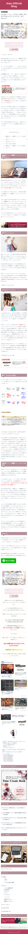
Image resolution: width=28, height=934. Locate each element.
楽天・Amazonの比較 (11, 143)
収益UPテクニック (8, 899)
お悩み (4, 876)
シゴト (5, 880)
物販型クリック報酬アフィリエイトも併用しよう (15, 137)
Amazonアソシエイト (11, 141)
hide (17, 132)
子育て (5, 879)
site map (18, 930)
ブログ (4, 885)
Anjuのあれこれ (6, 911)
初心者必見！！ (7, 889)
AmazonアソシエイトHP (8, 355)
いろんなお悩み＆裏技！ (9, 882)
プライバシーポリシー (11, 930)
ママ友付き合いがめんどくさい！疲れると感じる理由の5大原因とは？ (14, 818)
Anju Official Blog (14, 5)
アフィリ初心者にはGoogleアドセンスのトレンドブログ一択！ (14, 828)
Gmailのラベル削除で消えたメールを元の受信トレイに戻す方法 (14, 808)
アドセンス (6, 891)
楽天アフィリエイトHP (8, 285)
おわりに (8, 147)
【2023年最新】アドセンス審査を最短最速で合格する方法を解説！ (15, 813)
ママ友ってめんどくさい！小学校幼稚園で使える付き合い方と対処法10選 (14, 823)
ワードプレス (7, 894)
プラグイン (8, 896)
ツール (5, 892)
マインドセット (6, 904)
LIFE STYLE (6, 908)
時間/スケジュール (8, 901)
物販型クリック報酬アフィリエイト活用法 (15, 145)
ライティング (7, 898)
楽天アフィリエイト (10, 139)
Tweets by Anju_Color (6, 868)
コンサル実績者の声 (8, 888)
